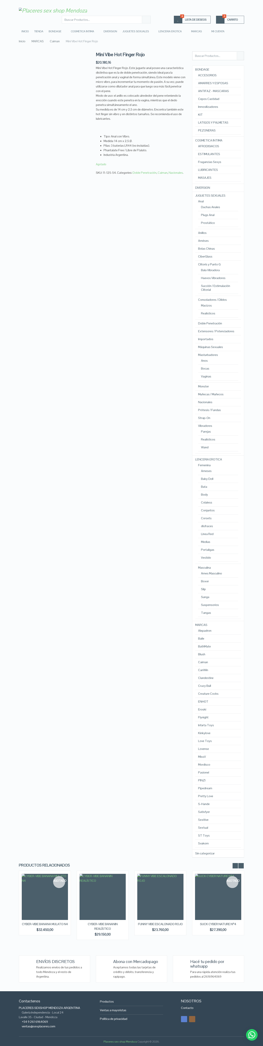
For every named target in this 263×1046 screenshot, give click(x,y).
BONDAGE (55, 31)
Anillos (202, 233)
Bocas (205, 369)
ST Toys (204, 835)
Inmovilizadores (208, 107)
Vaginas (206, 376)
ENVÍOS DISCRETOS (55, 961)
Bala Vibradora (210, 270)
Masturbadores (208, 355)
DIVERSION (110, 31)
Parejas (206, 432)
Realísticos (208, 439)
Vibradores (205, 426)
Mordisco (204, 765)
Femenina (204, 465)
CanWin (203, 670)
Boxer (205, 581)
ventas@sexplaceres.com (38, 1026)
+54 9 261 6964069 (35, 1022)
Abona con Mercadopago (135, 961)
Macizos (206, 305)
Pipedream (205, 788)
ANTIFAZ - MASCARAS (213, 91)
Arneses (206, 471)
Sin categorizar (205, 853)
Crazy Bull (204, 686)
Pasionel (203, 772)
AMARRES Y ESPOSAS (213, 83)
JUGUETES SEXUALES (135, 31)
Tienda (38, 31)
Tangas (206, 613)
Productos (107, 1001)
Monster (203, 386)
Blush (201, 654)
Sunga (205, 597)
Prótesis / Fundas (209, 410)
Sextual (203, 828)
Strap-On (204, 418)
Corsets (206, 518)
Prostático (208, 223)
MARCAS (196, 31)
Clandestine (206, 678)
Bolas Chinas (206, 249)
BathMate (204, 646)
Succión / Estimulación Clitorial (215, 288)
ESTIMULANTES (209, 154)
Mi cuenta (217, 31)
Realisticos (208, 313)
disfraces (207, 526)
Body (204, 495)
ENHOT (203, 702)
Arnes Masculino (211, 573)
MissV (202, 757)
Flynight (203, 717)
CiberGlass (205, 256)
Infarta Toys (206, 725)
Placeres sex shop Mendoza (120, 1041)
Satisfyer (204, 812)
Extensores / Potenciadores (216, 331)
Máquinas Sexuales (210, 347)
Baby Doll (207, 479)
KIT (200, 115)
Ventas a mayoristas (113, 1010)
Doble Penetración (145, 173)
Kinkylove (204, 733)
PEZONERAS (207, 130)
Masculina (204, 568)
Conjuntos (208, 510)
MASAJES (204, 178)
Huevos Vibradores (213, 278)
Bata (204, 487)
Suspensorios (210, 605)
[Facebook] (184, 1019)
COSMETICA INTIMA (82, 31)
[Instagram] (192, 1019)
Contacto (187, 1008)
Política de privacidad (113, 1019)
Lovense (203, 749)
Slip (203, 589)
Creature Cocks (208, 694)
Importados (205, 339)
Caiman (163, 173)
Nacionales (176, 173)
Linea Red (207, 534)
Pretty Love (205, 796)
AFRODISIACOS (208, 146)
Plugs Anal (207, 215)
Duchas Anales (210, 207)
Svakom (203, 843)
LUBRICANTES (208, 170)
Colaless (206, 502)
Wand (205, 447)
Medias (205, 542)
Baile (201, 639)
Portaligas (207, 550)
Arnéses (203, 241)
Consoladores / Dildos (212, 300)
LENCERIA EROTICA (170, 31)
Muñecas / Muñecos (211, 394)
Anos (204, 361)
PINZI (201, 780)
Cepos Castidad (208, 99)
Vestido (206, 558)
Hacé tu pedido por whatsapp (207, 964)
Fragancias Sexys (209, 162)
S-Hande (204, 804)
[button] (252, 1035)
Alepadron (204, 631)
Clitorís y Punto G (209, 264)
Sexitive (203, 820)
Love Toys (205, 741)
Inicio (25, 31)
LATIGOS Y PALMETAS (213, 123)
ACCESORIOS (207, 75)
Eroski (202, 709)
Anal (201, 201)
